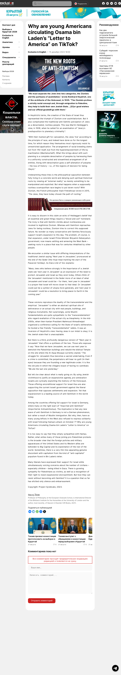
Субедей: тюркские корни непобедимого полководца (108, 54)
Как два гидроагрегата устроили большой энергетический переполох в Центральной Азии (108, 36)
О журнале (6, 83)
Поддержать (82, 4)
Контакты (6, 80)
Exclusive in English (7, 36)
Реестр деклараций (8, 63)
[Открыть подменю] (19, 42)
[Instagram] (107, 4)
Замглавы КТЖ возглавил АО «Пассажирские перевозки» (106, 69)
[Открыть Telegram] (115, 668)
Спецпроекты (9, 57)
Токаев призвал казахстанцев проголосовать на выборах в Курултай (42, 539)
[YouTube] (115, 4)
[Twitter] (44, 511)
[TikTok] (119, 4)
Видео (5, 52)
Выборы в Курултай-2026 (9, 30)
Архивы (6, 47)
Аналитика (7, 42)
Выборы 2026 (8, 71)
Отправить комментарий (41, 601)
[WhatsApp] (37, 511)
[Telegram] (111, 4)
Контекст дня (8, 25)
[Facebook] (103, 4)
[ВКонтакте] (29, 511)
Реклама (5, 76)
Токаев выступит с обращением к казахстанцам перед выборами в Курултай (72, 539)
